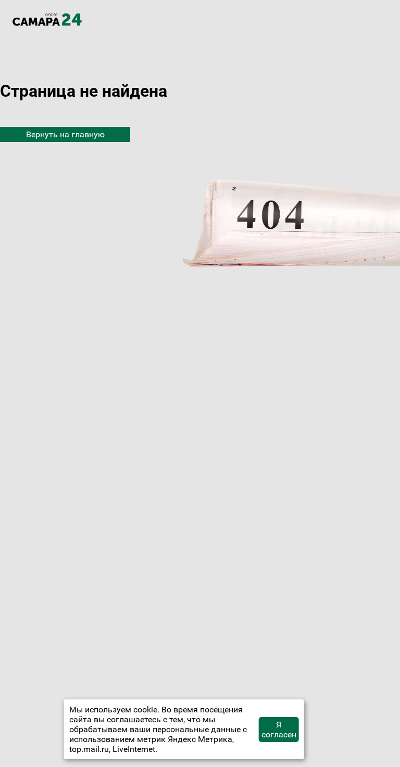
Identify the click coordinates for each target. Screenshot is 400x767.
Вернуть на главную (65, 134)
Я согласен (278, 729)
